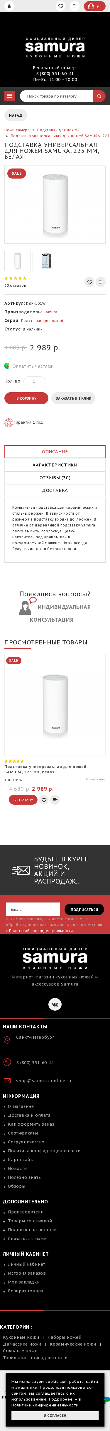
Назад (16, 115)
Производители (25, 1212)
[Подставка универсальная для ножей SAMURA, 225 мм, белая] (55, 205)
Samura (50, 312)
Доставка (55, 490)
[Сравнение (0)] (75, 6)
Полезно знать (24, 1177)
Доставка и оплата (29, 1115)
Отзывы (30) (55, 477)
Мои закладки (24, 1282)
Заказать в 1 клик (73, 398)
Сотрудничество (26, 1142)
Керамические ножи (73, 1344)
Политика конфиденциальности (44, 1150)
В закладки (89, 282)
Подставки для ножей (42, 320)
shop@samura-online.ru (44, 1080)
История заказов (27, 1273)
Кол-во (12, 381)
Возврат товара (25, 1291)
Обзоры (17, 1186)
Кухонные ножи (21, 1337)
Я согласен (55, 1415)
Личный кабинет (26, 1264)
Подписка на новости (32, 1229)
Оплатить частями (33, 366)
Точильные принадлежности (35, 1357)
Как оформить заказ (31, 1124)
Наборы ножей (65, 1337)
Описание (55, 451)
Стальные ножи (20, 1351)
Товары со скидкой (30, 1220)
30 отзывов (15, 285)
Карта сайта (21, 1159)
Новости (17, 1168)
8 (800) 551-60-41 (55, 73)
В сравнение (101, 282)
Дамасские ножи (22, 1344)
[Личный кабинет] (10, 6)
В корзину (26, 398)
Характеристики (55, 465)
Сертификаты (23, 1133)
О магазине (21, 1106)
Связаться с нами (27, 1238)
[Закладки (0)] (61, 6)
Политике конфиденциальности (45, 1405)
